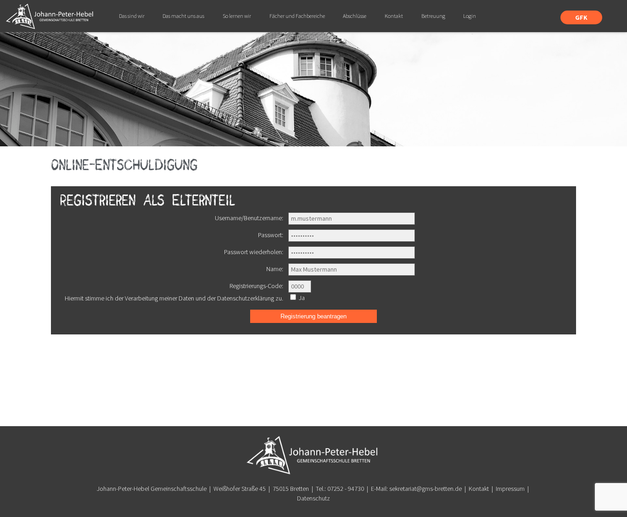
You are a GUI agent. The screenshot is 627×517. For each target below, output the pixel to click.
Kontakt (479, 488)
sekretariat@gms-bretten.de (425, 488)
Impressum (510, 488)
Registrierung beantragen (313, 316)
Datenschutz (313, 498)
